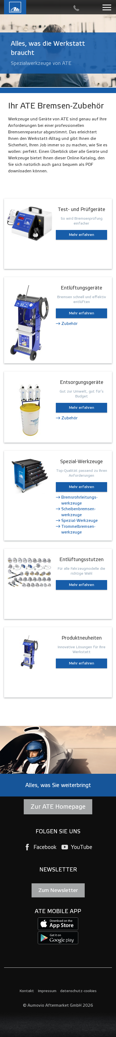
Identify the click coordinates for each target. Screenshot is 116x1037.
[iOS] (58, 923)
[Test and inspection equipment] (29, 223)
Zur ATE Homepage (58, 806)
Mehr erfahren (81, 235)
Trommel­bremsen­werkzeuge (78, 529)
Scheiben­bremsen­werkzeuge (78, 512)
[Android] (58, 937)
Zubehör (69, 323)
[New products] (29, 652)
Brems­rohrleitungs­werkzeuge (79, 500)
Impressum (47, 991)
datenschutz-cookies (78, 991)
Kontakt (26, 991)
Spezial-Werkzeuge (79, 520)
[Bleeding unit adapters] (29, 572)
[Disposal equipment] (29, 409)
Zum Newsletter (58, 890)
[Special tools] (29, 476)
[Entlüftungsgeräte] (29, 323)
